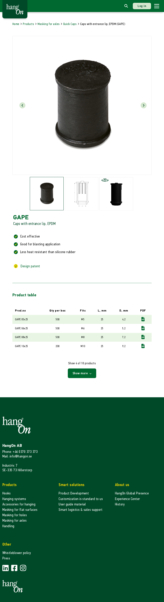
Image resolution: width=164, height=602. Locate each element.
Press (6, 558)
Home (15, 24)
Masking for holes (14, 515)
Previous (22, 105)
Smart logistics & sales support (80, 509)
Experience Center (127, 499)
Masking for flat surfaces (19, 509)
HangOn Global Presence (132, 493)
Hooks (6, 493)
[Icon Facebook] (14, 568)
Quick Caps (70, 24)
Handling (8, 526)
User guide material (72, 504)
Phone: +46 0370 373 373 (20, 451)
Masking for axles (49, 24)
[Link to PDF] (143, 319)
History (120, 504)
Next (144, 105)
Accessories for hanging (18, 504)
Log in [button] (142, 6)
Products (28, 24)
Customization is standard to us (81, 499)
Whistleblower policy (16, 553)
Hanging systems (14, 499)
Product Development (74, 493)
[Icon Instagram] (23, 568)
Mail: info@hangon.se (17, 456)
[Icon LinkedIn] (6, 568)
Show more (81, 373)
